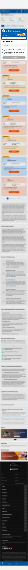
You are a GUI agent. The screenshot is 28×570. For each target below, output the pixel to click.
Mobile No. (6, 45)
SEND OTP (14, 57)
